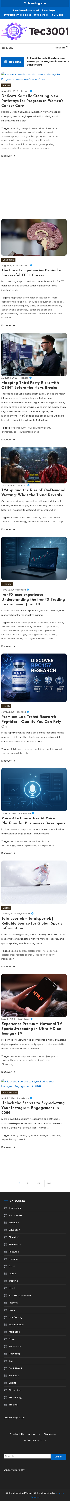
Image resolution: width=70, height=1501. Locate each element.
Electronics (15, 1244)
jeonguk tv (52, 1056)
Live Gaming (15, 1317)
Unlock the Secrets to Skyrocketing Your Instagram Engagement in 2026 (33, 1108)
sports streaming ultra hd (36, 1060)
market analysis (10, 630)
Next (49, 1183)
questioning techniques (15, 305)
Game (12, 1273)
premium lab (14, 753)
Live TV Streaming (51, 517)
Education (8, 259)
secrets (56, 1135)
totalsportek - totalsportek (42, 951)
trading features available (38, 638)
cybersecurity (18, 427)
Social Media (10, 1092)
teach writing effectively (15, 309)
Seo (11, 1361)
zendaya (49, 10)
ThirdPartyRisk (9, 431)
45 (38, 1183)
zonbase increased (27, 10)
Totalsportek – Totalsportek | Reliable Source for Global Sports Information (31, 923)
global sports (18, 951)
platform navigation (32, 630)
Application (15, 1208)
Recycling (14, 1353)
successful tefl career (49, 305)
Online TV (7, 521)
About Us (34, 1434)
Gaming (13, 1280)
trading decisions (37, 634)
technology (19, 634)
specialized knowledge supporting (35, 144)
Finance (7, 584)
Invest (12, 1310)
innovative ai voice (39, 841)
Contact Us (17, 1434)
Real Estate (15, 1346)
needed (58, 301)
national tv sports (11, 1060)
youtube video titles (18, 14)
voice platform (46, 845)
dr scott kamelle (48, 128)
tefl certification (47, 313)
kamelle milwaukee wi (40, 132)
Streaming (20, 521)
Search (60, 47)
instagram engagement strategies (30, 1135)
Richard (25, 91)
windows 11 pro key (14, 1417)
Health (6, 85)
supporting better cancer (16, 148)
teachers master (28, 313)
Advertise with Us (35, 1440)
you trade (43, 14)
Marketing (14, 1331)
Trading (13, 1404)
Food (12, 1266)
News (12, 1339)
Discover (6, 156)
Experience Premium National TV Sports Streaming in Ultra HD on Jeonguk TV (31, 1029)
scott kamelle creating (21, 140)
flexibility (43, 622)
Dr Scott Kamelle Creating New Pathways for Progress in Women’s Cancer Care (46, 61)
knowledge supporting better (18, 136)
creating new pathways (24, 128)
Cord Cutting (18, 517)
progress (41, 136)
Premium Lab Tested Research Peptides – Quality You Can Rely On (31, 722)
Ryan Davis (25, 813)
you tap (58, 14)
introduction (56, 622)
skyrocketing (9, 1139)
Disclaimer (50, 1434)
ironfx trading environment (16, 626)
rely (26, 753)
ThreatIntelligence (29, 431)
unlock (21, 1139)
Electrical (14, 1237)
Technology (8, 845)
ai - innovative (19, 841)
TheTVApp (57, 521)
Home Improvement (20, 1295)
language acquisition (39, 301)
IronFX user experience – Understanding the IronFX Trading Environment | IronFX (33, 599)
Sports (6, 907)
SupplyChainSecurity (39, 427)
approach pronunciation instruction (30, 297)
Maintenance (16, 1324)
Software (14, 1375)
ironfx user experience (45, 626)
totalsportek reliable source (17, 954)
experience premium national (27, 1056)
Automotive (15, 1215)
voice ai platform (26, 845)
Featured (14, 1251)
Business (14, 1222)
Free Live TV (33, 517)
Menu (9, 47)
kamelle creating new (14, 132)
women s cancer (41, 148)
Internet (13, 1302)
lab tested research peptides (27, 749)
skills (32, 305)
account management (23, 622)
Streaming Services (38, 521)
